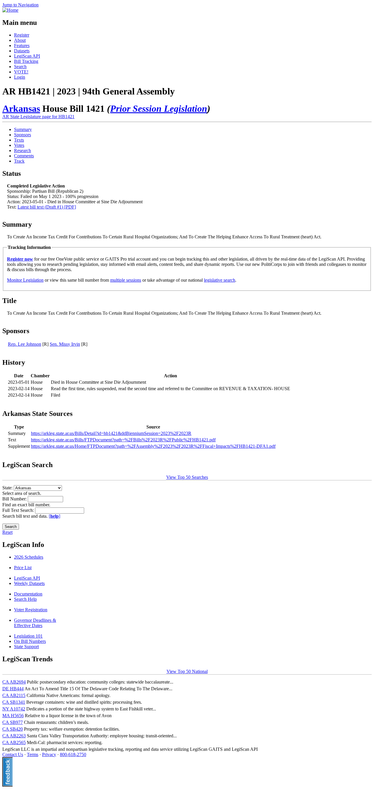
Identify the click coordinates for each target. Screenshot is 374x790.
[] (54, 516)
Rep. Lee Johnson (24, 344)
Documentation (28, 593)
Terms (32, 754)
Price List (23, 567)
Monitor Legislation (25, 280)
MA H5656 (13, 715)
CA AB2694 (14, 681)
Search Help (25, 599)
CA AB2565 (14, 742)
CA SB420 (12, 729)
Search (20, 66)
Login (19, 77)
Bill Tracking (26, 61)
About (20, 40)
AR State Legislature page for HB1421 (38, 116)
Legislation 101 (28, 636)
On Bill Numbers (30, 641)
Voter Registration (30, 609)
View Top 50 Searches (187, 477)
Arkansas (21, 108)
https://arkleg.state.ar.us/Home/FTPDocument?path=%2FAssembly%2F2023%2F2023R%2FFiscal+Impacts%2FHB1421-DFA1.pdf (153, 446)
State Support (26, 646)
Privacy (49, 754)
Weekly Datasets (29, 583)
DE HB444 (13, 688)
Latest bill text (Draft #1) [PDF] (47, 206)
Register (21, 34)
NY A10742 (13, 708)
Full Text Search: (18, 510)
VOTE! (21, 71)
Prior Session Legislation (158, 108)
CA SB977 (12, 722)
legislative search (219, 280)
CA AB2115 (13, 695)
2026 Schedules (28, 557)
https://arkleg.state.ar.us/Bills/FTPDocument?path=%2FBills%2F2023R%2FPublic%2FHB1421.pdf (123, 439)
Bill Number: (15, 498)
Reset (7, 532)
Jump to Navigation (20, 4)
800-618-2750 (73, 754)
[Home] (10, 10)
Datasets (22, 50)
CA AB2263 (14, 735)
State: (8, 487)
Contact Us (12, 754)
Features (22, 45)
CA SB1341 (13, 702)
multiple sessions (125, 280)
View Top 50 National (187, 671)
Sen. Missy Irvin (65, 344)
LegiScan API (27, 56)
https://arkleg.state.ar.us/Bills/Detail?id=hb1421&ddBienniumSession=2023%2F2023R (111, 433)
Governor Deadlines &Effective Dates (35, 623)
